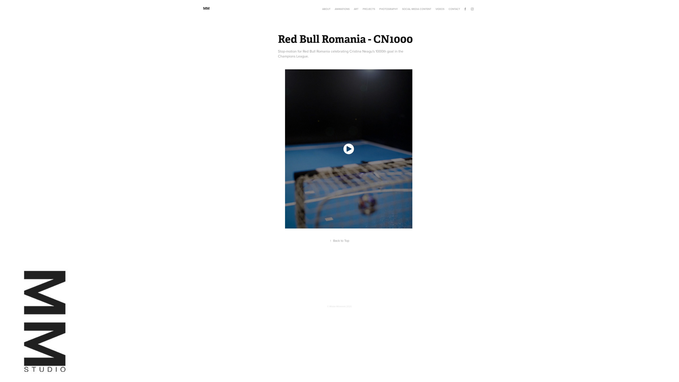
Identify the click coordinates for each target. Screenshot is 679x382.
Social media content (416, 9)
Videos (440, 9)
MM (207, 8)
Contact (454, 9)
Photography (388, 9)
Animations (342, 9)
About (326, 9)
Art (356, 9)
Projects (369, 9)
